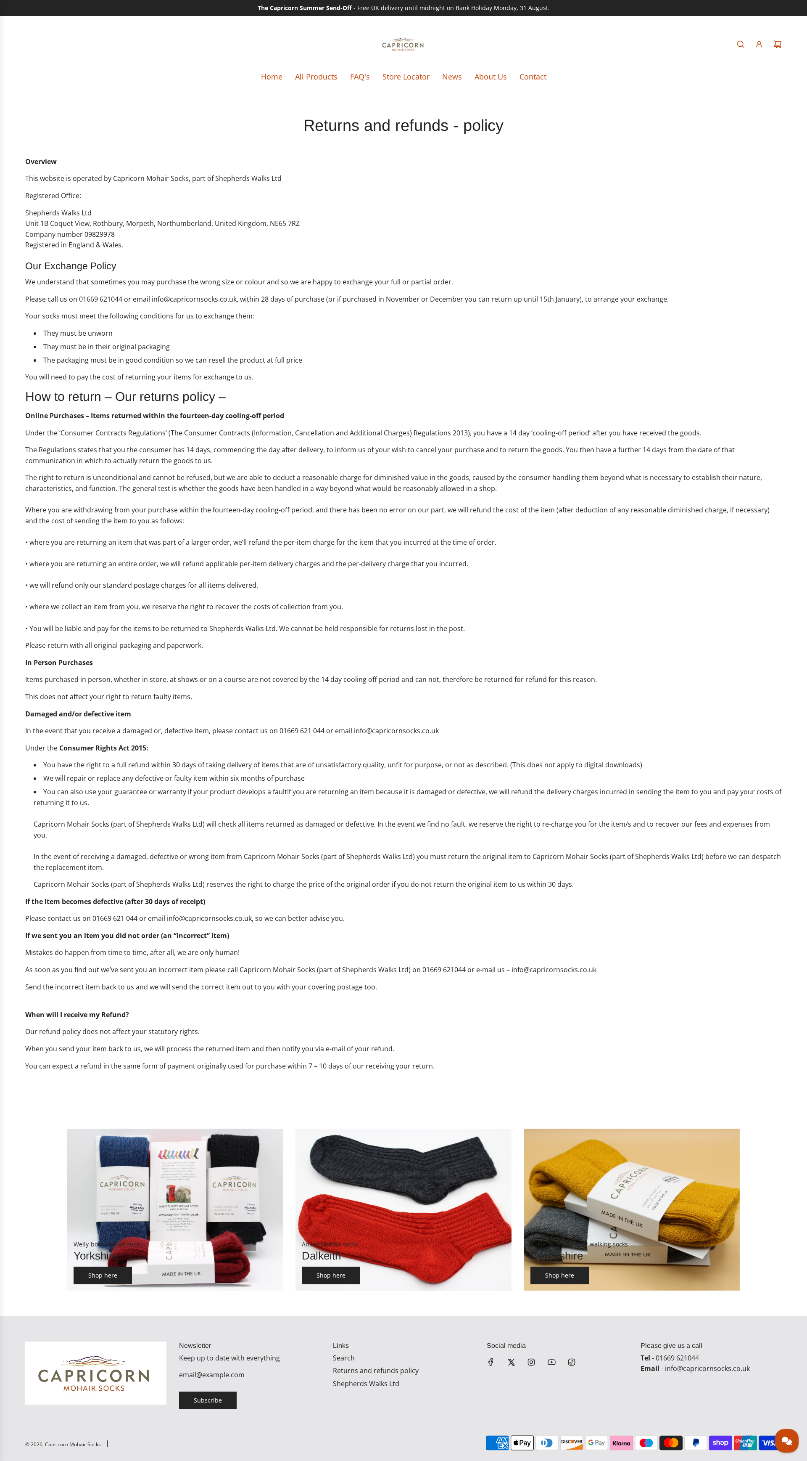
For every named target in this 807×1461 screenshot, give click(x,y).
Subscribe (208, 1400)
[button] (83, 1210)
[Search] (740, 44)
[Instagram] (531, 1362)
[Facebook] (491, 1362)
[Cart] (777, 44)
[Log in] (759, 44)
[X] (511, 1362)
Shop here (102, 1275)
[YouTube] (551, 1362)
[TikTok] (571, 1362)
